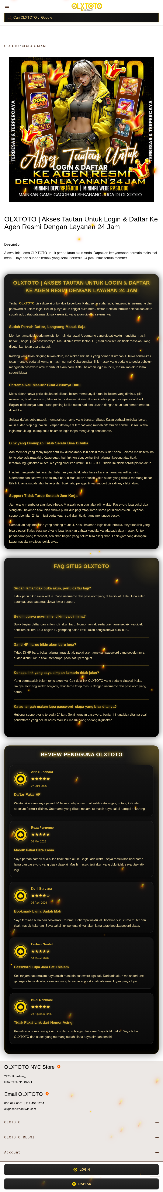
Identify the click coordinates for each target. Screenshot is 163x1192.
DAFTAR (84, 1184)
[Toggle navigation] (7, 6)
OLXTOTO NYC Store (29, 1067)
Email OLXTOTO (23, 1094)
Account (12, 1152)
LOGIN (85, 1169)
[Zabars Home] (87, 7)
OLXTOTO (11, 46)
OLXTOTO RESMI (34, 46)
